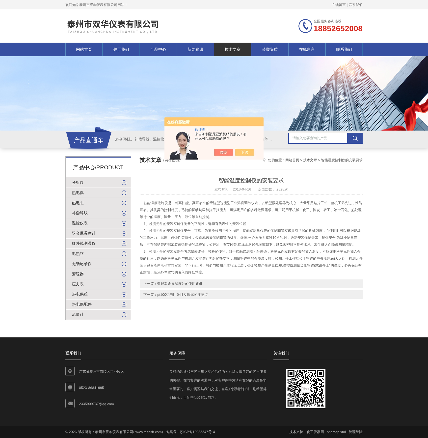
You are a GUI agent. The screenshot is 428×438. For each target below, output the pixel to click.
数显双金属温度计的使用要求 (179, 284)
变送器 (78, 274)
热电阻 (78, 203)
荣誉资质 (270, 49)
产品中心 (158, 49)
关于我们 (121, 49)
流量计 (78, 314)
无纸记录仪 (82, 264)
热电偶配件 (82, 304)
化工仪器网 (315, 432)
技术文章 (233, 49)
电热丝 (78, 253)
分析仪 (78, 182)
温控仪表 (80, 223)
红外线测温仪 (84, 243)
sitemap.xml (336, 432)
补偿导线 (80, 213)
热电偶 (78, 193)
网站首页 (84, 49)
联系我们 (356, 5)
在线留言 (339, 5)
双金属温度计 (84, 233)
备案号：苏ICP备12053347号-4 (190, 432)
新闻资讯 (195, 49)
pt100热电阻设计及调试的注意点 (182, 295)
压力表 (78, 284)
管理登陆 (356, 432)
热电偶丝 (80, 294)
